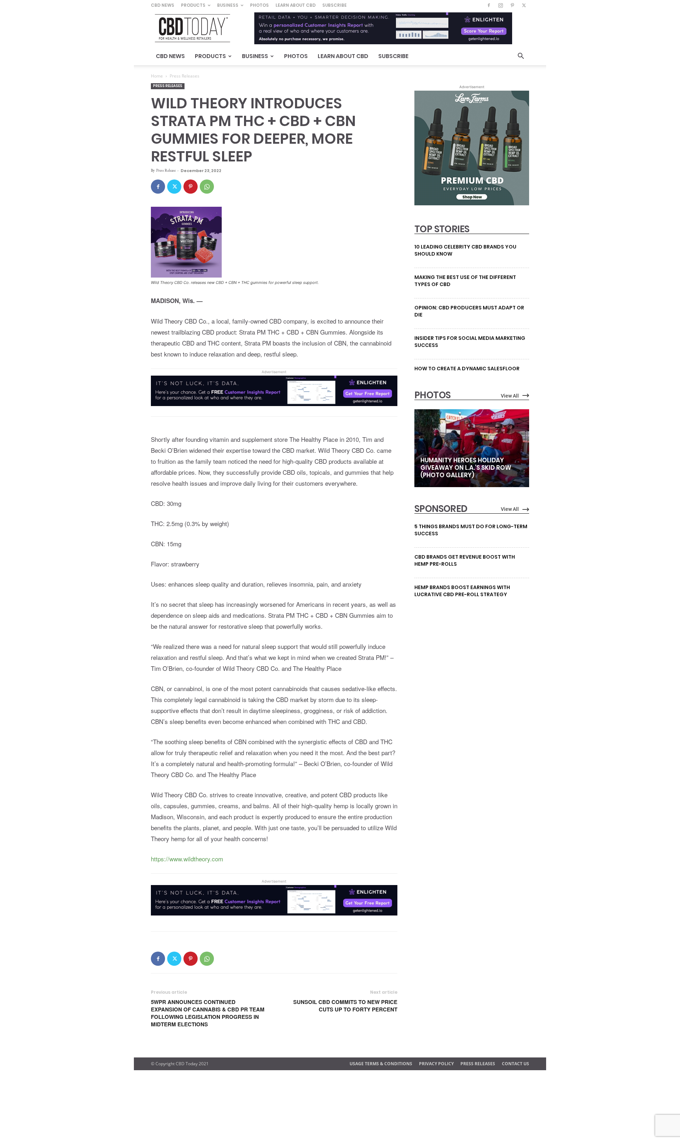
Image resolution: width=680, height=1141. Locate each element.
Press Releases (167, 86)
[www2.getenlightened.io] (274, 410)
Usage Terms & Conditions (381, 1064)
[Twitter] (523, 5)
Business (227, 5)
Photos (259, 5)
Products (193, 5)
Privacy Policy (436, 1064)
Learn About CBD (296, 5)
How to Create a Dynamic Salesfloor (467, 368)
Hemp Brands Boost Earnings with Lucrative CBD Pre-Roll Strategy (462, 591)
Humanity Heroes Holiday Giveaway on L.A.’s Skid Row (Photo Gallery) (465, 467)
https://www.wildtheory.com (187, 858)
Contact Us (515, 1064)
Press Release (166, 170)
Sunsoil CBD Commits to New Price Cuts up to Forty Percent (345, 1005)
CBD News (162, 5)
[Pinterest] (512, 5)
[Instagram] (500, 5)
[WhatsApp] (207, 186)
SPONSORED (441, 508)
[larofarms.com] (471, 203)
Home (157, 76)
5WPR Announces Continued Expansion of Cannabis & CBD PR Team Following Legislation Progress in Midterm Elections (208, 1013)
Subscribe (334, 5)
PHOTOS (432, 395)
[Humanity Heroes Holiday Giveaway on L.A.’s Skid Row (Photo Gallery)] (471, 448)
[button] (520, 56)
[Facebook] (488, 5)
